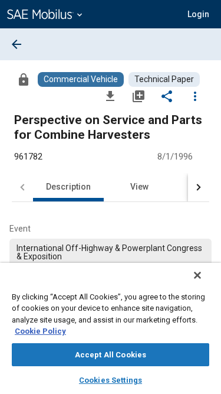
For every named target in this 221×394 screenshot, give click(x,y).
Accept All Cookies (110, 354)
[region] (110, 328)
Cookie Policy (40, 331)
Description (68, 186)
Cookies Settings (110, 380)
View (139, 186)
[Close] (197, 275)
